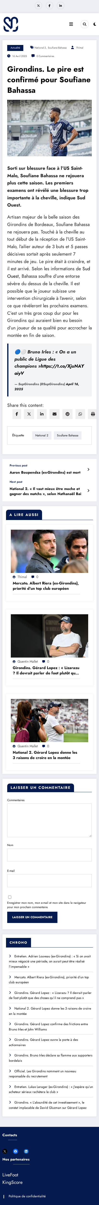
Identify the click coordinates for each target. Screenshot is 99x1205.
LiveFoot (10, 1174)
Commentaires (16, 800)
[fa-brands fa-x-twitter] (38, 5)
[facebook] (16, 414)
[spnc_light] (94, 24)
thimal (79, 48)
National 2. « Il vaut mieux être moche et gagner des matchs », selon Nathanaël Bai (45, 491)
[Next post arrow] (88, 491)
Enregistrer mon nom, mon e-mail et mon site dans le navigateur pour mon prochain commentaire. (46, 905)
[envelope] (55, 414)
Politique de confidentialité (27, 1196)
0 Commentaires (45, 56)
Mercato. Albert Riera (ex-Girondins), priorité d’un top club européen (46, 586)
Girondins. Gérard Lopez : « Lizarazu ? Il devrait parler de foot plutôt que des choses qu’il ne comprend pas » (46, 670)
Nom (10, 845)
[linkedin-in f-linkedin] (60, 5)
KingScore (12, 1182)
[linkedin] (42, 414)
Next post (16, 481)
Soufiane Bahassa (57, 48)
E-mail (11, 871)
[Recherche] (84, 24)
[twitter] (29, 414)
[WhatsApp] (80, 414)
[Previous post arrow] (88, 469)
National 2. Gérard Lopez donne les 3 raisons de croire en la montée (45, 755)
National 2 (40, 48)
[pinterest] (67, 414)
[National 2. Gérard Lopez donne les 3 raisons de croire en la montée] (49, 720)
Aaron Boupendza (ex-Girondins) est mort (45, 472)
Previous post (18, 465)
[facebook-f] (49, 5)
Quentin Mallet (28, 661)
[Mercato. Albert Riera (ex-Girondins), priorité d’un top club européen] (49, 551)
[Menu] (71, 24)
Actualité (15, 48)
